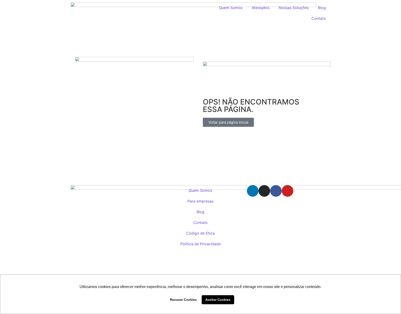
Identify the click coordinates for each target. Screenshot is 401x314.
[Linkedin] (253, 191)
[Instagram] (264, 191)
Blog (322, 7)
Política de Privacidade (200, 244)
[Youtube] (287, 191)
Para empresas (200, 201)
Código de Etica (200, 233)
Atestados (260, 7)
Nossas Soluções (294, 7)
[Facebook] (276, 191)
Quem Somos (231, 7)
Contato (318, 18)
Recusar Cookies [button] (183, 299)
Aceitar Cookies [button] (217, 299)
